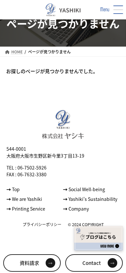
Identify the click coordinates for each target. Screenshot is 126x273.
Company (76, 208)
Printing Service (25, 208)
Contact (91, 262)
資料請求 (29, 262)
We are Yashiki (24, 198)
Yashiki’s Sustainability (90, 198)
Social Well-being (84, 189)
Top (13, 189)
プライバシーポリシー (42, 224)
